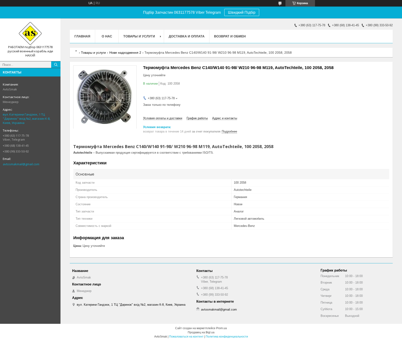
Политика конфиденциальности (227, 336)
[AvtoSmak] (30, 33)
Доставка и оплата (186, 36)
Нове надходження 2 (125, 52)
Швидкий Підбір (241, 12)
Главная (82, 36)
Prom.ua (221, 328)
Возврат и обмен (230, 36)
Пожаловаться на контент (186, 336)
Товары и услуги (139, 36)
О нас (107, 36)
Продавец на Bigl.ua (201, 332)
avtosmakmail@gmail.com (21, 164)
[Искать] (55, 64)
